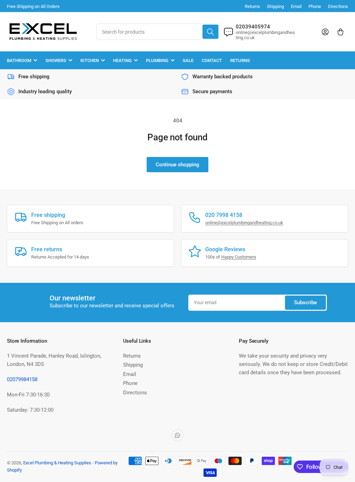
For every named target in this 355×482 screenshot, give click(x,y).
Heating (122, 60)
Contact (212, 60)
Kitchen (89, 60)
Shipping (275, 6)
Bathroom (19, 60)
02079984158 (22, 379)
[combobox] (157, 32)
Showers (55, 60)
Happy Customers (238, 257)
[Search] (210, 31)
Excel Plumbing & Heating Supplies (57, 462)
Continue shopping (177, 164)
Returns (252, 6)
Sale (188, 60)
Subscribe (305, 302)
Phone (315, 6)
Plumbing (157, 60)
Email (296, 6)
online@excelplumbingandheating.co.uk (244, 222)
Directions (338, 6)
